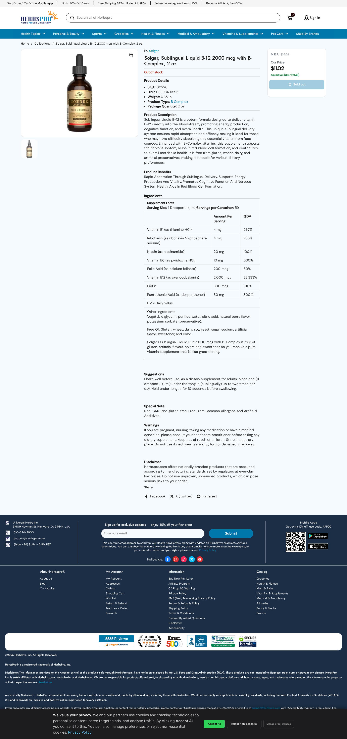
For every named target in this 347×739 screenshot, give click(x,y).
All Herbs (262, 603)
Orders (110, 588)
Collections (42, 44)
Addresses (113, 583)
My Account (113, 578)
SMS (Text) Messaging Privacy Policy (192, 598)
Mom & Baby (265, 588)
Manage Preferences (278, 723)
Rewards (111, 613)
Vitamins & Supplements (272, 593)
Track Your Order (117, 608)
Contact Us (47, 588)
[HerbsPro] (39, 18)
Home (25, 44)
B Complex (179, 101)
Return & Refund (116, 603)
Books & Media (266, 608)
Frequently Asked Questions (186, 618)
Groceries (263, 578)
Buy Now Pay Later (180, 578)
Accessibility (176, 628)
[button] (289, 18)
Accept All (214, 723)
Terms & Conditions (181, 613)
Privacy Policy (177, 593)
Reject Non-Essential (244, 723)
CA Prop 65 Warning (181, 588)
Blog (42, 583)
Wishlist (111, 598)
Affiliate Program (179, 583)
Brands (261, 613)
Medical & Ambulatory (271, 598)
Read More (45, 682)
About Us (46, 578)
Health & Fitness (267, 583)
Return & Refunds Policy (184, 603)
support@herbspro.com (29, 538)
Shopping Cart (115, 593)
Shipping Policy (178, 608)
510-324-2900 (24, 532)
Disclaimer (175, 623)
